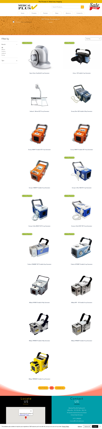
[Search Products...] (82, 7)
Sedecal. (4, 53)
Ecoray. (3, 55)
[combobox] (93, 38)
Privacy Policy (65, 426)
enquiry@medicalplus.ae (77, 421)
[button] (34, 13)
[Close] (100, 426)
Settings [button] (80, 426)
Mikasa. (3, 49)
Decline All (87, 426)
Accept (95, 426)
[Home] (51, 387)
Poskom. (4, 51)
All (2, 47)
